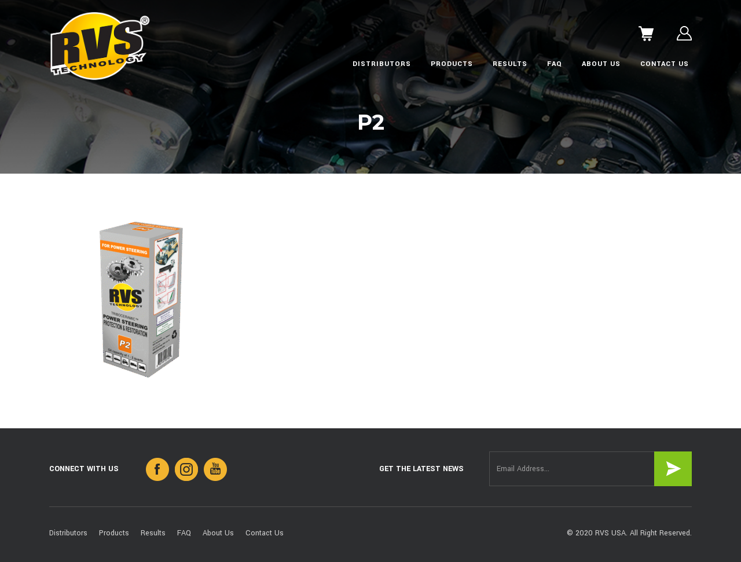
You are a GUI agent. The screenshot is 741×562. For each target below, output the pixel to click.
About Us (601, 64)
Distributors (382, 64)
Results (510, 64)
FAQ (554, 64)
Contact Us (664, 64)
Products (452, 64)
